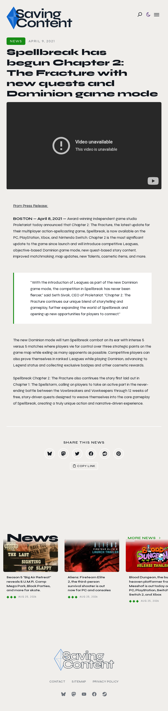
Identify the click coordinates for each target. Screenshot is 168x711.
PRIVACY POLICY (106, 681)
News (16, 41)
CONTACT (57, 681)
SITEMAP (79, 681)
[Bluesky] (63, 694)
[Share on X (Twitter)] (77, 453)
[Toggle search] (139, 14)
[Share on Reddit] (105, 453)
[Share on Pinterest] (118, 453)
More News (142, 538)
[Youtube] (84, 694)
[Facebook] (94, 694)
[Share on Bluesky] (49, 453)
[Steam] (104, 694)
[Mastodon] (73, 694)
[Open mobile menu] (156, 14)
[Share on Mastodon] (63, 453)
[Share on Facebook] (91, 453)
